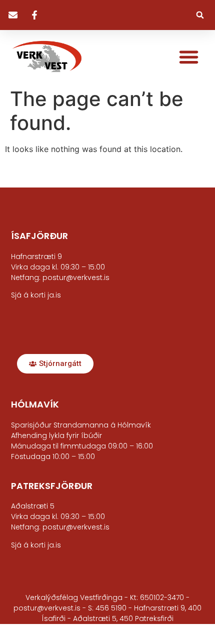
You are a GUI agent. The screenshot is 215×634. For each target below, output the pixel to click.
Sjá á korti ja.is (36, 545)
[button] (200, 15)
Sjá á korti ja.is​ (36, 295)
